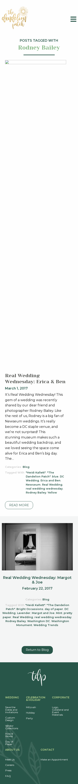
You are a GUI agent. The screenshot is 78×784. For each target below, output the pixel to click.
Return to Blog (37, 650)
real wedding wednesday (44, 488)
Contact (47, 749)
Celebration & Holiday (35, 698)
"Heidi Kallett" (36, 472)
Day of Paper (9, 743)
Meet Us (10, 759)
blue (55, 476)
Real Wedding (52, 484)
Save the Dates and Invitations (11, 710)
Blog (26, 466)
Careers (9, 764)
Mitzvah (31, 707)
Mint (59, 613)
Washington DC (38, 621)
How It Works (9, 735)
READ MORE (19, 505)
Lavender (23, 613)
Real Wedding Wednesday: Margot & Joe (37, 580)
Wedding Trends (45, 625)
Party (29, 718)
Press (8, 770)
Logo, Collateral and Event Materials (60, 711)
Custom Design (10, 719)
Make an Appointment (54, 759)
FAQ (8, 776)
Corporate (60, 697)
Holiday (30, 712)
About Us (12, 749)
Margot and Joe (43, 613)
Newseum (33, 484)
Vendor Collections (11, 727)
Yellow (52, 492)
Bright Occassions (29, 609)
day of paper (54, 609)
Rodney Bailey (36, 492)
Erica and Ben (51, 480)
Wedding (12, 697)
